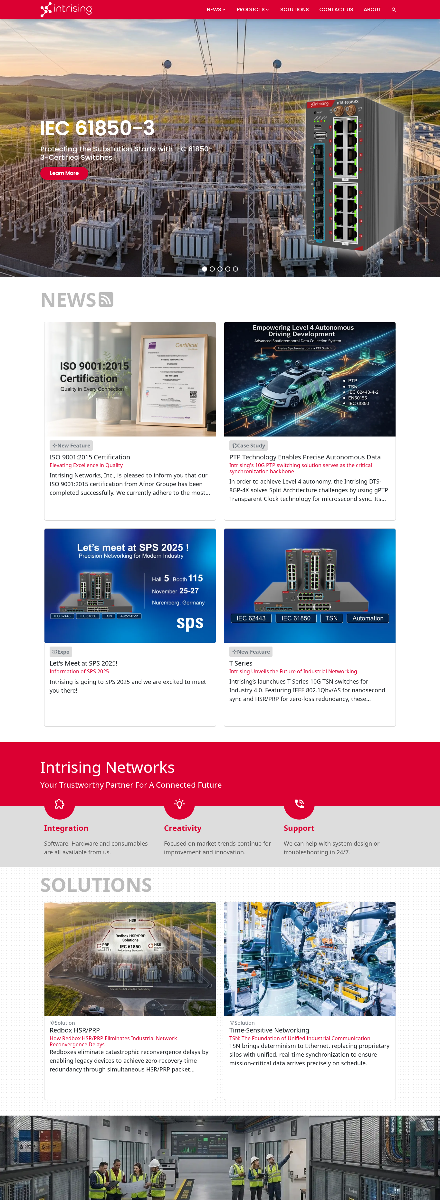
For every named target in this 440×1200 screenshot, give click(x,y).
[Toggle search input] (394, 9)
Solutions (294, 9)
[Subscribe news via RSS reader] (106, 299)
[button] (204, 269)
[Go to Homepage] (66, 9)
